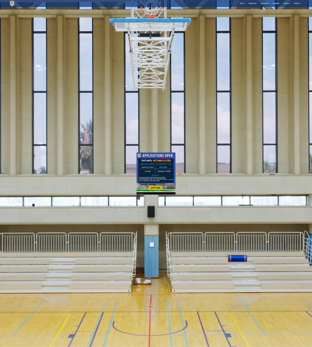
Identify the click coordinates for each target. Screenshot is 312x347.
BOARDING (276, 3)
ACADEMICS (264, 3)
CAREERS (296, 3)
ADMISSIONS (252, 3)
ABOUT (242, 3)
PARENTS (286, 3)
